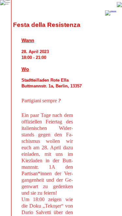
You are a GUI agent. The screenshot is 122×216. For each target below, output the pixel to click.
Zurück (119, 4)
